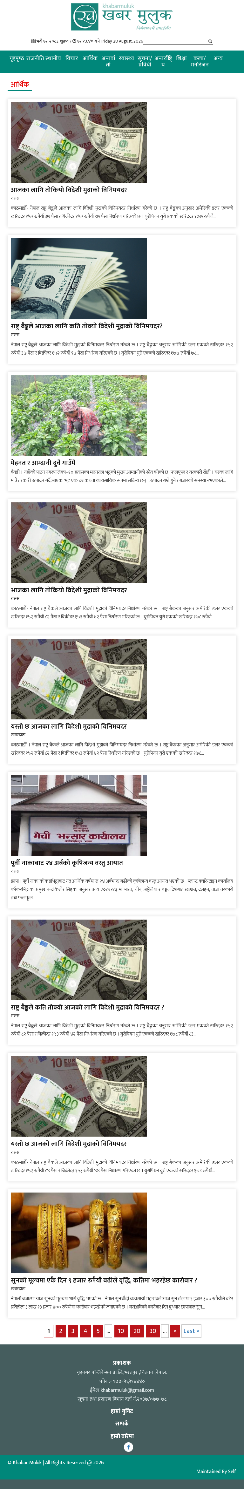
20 (136, 1331)
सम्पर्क (122, 1424)
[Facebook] (128, 1447)
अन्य (218, 58)
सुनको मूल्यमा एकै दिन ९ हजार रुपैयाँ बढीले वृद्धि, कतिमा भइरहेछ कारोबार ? (104, 1280)
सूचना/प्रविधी (145, 62)
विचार (71, 58)
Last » (191, 1331)
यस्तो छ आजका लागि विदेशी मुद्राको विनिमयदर (69, 727)
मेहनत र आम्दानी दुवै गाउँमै (43, 463)
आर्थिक (90, 58)
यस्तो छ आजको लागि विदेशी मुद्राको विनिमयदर (69, 1144)
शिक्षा (181, 58)
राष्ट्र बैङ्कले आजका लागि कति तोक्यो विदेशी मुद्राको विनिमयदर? (87, 326)
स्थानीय (53, 58)
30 (153, 1331)
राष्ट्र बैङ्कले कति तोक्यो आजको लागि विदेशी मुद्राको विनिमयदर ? (87, 1007)
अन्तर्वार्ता (108, 62)
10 (121, 1331)
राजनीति (35, 58)
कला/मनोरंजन (200, 62)
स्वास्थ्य (126, 58)
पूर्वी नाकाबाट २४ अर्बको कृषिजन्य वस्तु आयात (67, 863)
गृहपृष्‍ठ (17, 58)
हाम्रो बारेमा (122, 1436)
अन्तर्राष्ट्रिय (163, 62)
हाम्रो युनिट (122, 1411)
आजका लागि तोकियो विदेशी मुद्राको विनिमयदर (69, 190)
